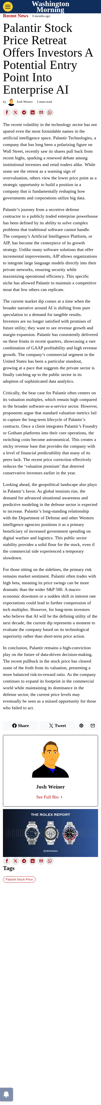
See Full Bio (47, 796)
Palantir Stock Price (19, 879)
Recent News (15, 15)
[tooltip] (7, 112)
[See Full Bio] (61, 797)
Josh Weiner (25, 102)
